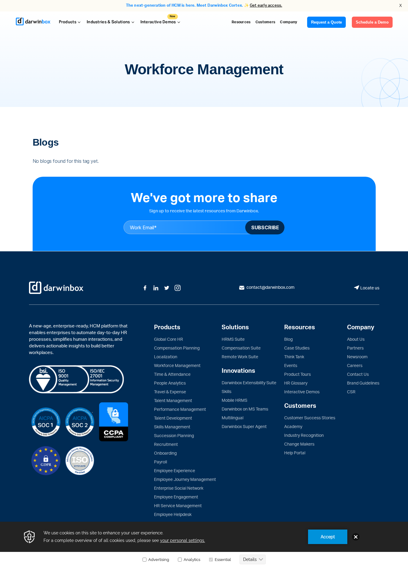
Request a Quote (326, 22)
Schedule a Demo (372, 22)
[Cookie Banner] (204, 544)
